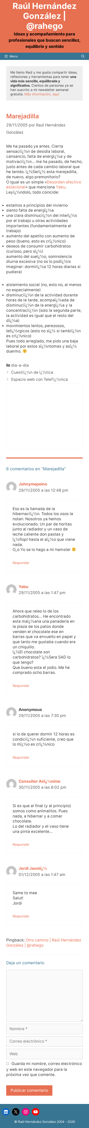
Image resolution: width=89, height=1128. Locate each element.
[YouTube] (35, 1112)
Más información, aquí (41, 94)
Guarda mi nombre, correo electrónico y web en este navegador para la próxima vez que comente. (44, 1069)
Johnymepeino (33, 484)
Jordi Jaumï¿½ (33, 868)
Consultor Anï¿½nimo (39, 781)
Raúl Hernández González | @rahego (45, 16)
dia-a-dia (20, 365)
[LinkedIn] (6, 1112)
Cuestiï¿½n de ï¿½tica (32, 372)
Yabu (60, 187)
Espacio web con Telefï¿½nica (39, 379)
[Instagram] (25, 1112)
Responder (21, 563)
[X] (15, 1112)
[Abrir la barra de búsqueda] (83, 56)
